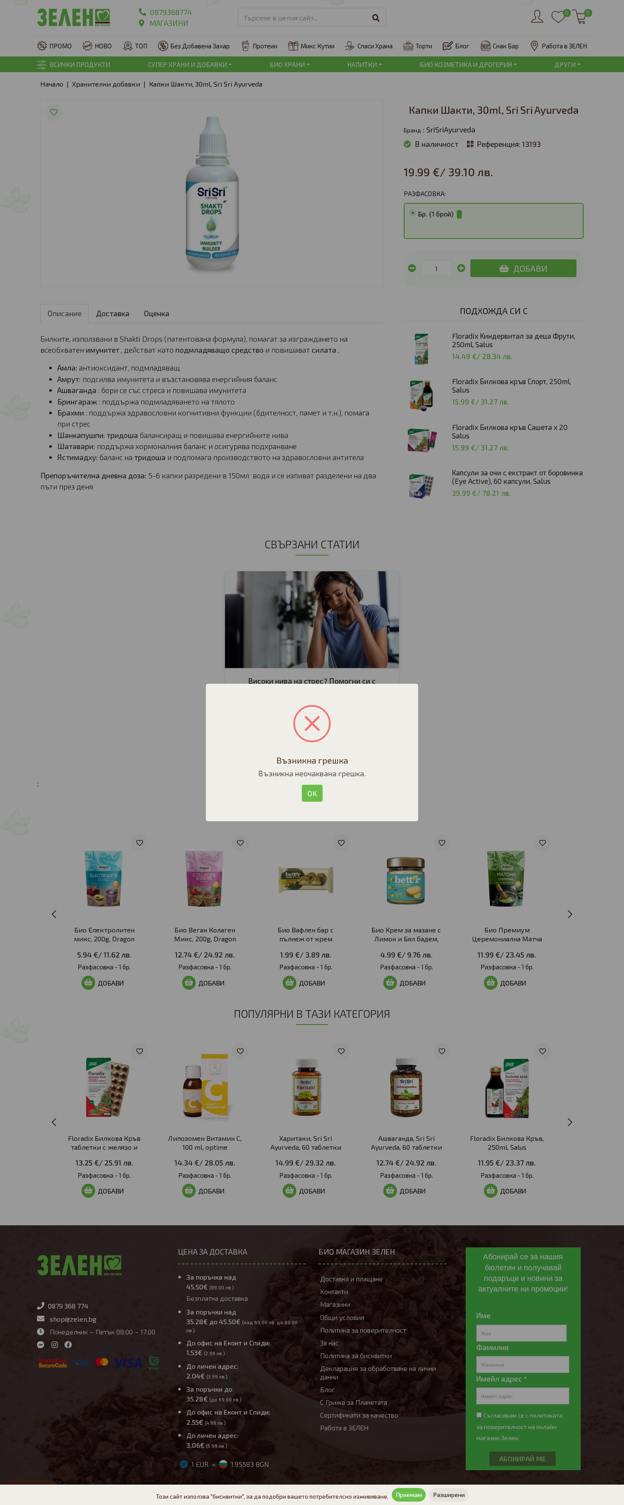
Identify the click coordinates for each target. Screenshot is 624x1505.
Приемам (409, 1494)
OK (312, 793)
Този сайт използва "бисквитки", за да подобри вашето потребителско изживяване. (272, 1496)
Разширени (449, 1494)
